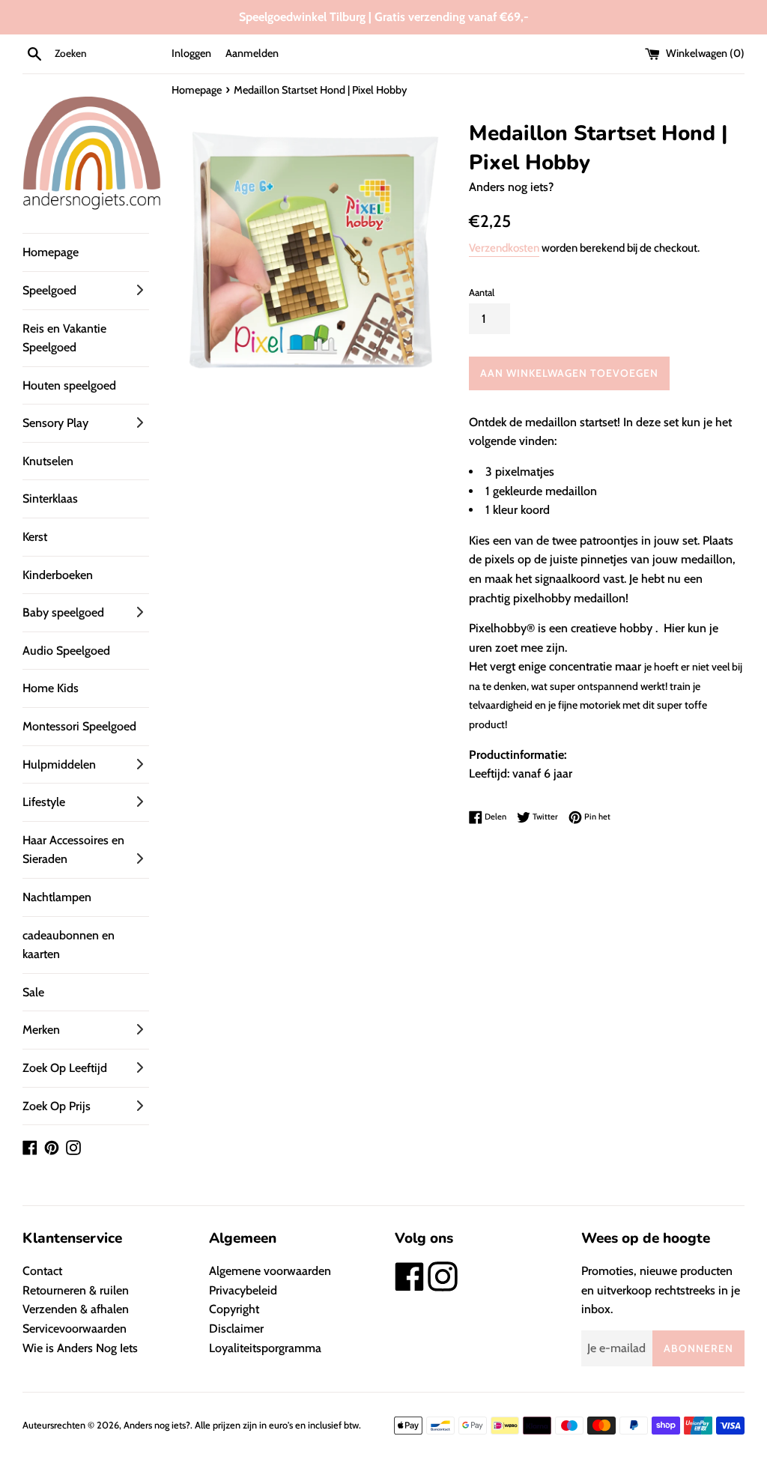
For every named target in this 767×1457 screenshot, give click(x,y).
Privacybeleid (243, 1290)
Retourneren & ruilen (75, 1290)
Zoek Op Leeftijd (64, 1068)
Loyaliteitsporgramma (265, 1348)
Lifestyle (43, 802)
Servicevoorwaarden (74, 1328)
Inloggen (191, 53)
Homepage (50, 252)
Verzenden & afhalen (75, 1309)
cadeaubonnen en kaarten (68, 945)
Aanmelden (252, 53)
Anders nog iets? (157, 1425)
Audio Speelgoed (66, 650)
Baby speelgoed (63, 612)
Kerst (34, 537)
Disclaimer (236, 1328)
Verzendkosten (504, 248)
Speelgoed (49, 290)
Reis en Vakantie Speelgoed (64, 338)
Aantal (481, 292)
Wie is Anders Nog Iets (80, 1348)
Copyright (234, 1309)
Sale (33, 992)
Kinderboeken (57, 575)
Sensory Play (55, 423)
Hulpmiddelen (59, 764)
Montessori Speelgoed (79, 726)
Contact (42, 1271)
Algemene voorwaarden (270, 1271)
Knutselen (47, 461)
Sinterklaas (50, 498)
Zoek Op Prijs (56, 1106)
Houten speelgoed (69, 385)
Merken (41, 1030)
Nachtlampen (56, 897)
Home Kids (50, 688)
